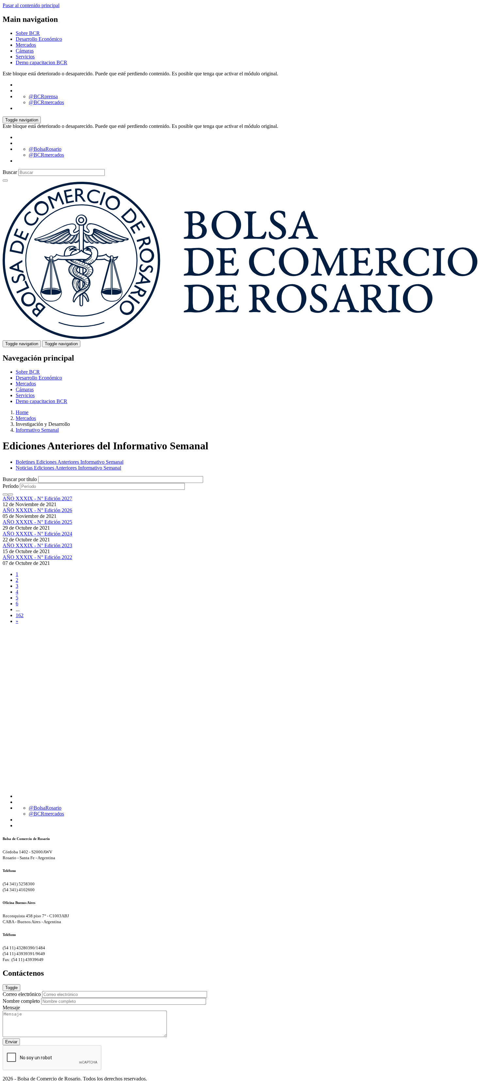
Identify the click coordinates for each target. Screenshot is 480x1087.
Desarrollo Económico (39, 39)
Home (22, 412)
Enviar (11, 1041)
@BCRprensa (43, 96)
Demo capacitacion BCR (41, 62)
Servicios (25, 56)
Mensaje (11, 1007)
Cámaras (25, 51)
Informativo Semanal (37, 430)
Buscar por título (20, 479)
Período (11, 486)
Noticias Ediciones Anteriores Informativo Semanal (68, 468)
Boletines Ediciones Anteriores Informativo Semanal (69, 462)
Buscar (10, 172)
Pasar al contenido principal (31, 5)
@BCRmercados (46, 102)
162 (20, 615)
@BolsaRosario (45, 149)
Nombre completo (21, 1001)
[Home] (240, 337)
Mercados (26, 45)
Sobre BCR (28, 33)
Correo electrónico (22, 994)
